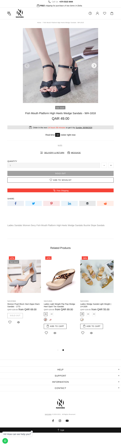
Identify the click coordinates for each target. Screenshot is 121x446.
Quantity (12, 161)
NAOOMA (11, 301)
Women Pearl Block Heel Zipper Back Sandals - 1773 (23, 305)
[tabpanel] (24, 293)
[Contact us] (5, 441)
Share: (11, 199)
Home (39, 22)
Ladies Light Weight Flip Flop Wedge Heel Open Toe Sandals (59, 305)
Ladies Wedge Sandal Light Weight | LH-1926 (95, 305)
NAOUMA (20, 13)
